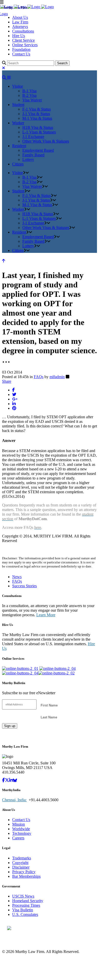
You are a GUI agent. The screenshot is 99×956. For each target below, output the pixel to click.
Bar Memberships (26, 876)
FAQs (38, 377)
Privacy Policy (24, 872)
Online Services (25, 45)
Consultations (23, 31)
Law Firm (20, 22)
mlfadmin (57, 377)
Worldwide (21, 829)
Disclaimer (20, 867)
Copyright (20, 862)
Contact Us (21, 54)
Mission (18, 824)
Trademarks (21, 858)
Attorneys (20, 26)
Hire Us (18, 36)
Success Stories (24, 586)
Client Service (23, 40)
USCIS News (23, 896)
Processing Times (26, 905)
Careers (18, 838)
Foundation (21, 49)
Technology (21, 833)
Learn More (45, 615)
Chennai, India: (14, 800)
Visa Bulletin (22, 910)
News (17, 577)
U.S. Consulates (25, 914)
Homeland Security (27, 901)
